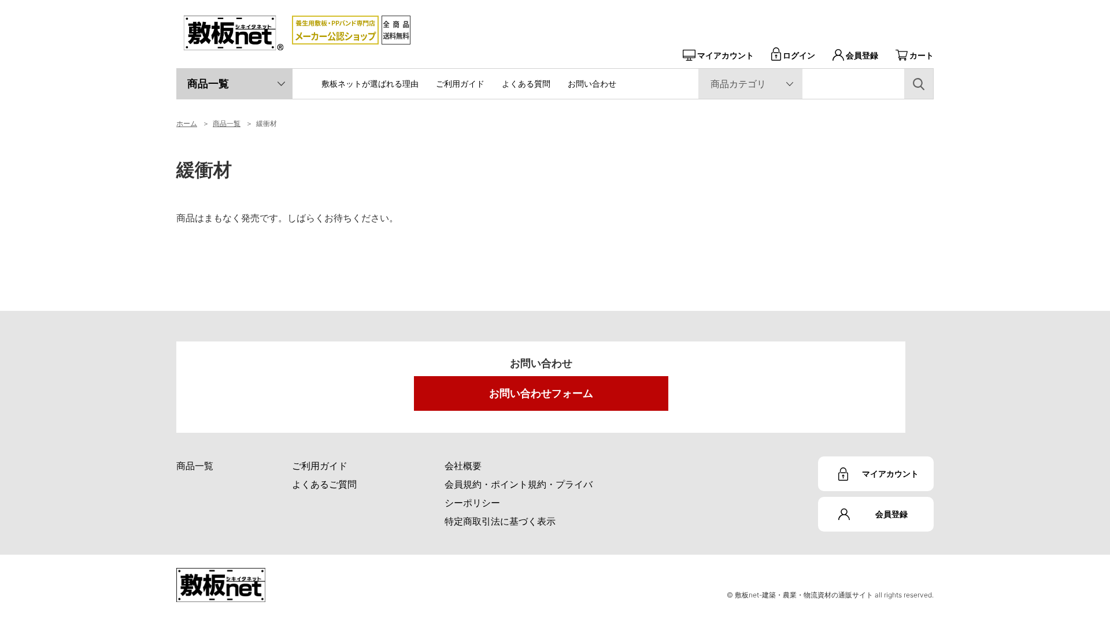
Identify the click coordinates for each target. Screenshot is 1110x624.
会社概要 (463, 465)
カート (921, 55)
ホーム (186, 123)
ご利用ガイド (460, 83)
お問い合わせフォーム (541, 393)
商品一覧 (208, 83)
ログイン (799, 55)
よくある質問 (526, 83)
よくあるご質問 (324, 484)
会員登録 (862, 55)
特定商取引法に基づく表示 (500, 521)
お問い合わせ (592, 83)
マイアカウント (725, 55)
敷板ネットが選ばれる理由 (370, 83)
